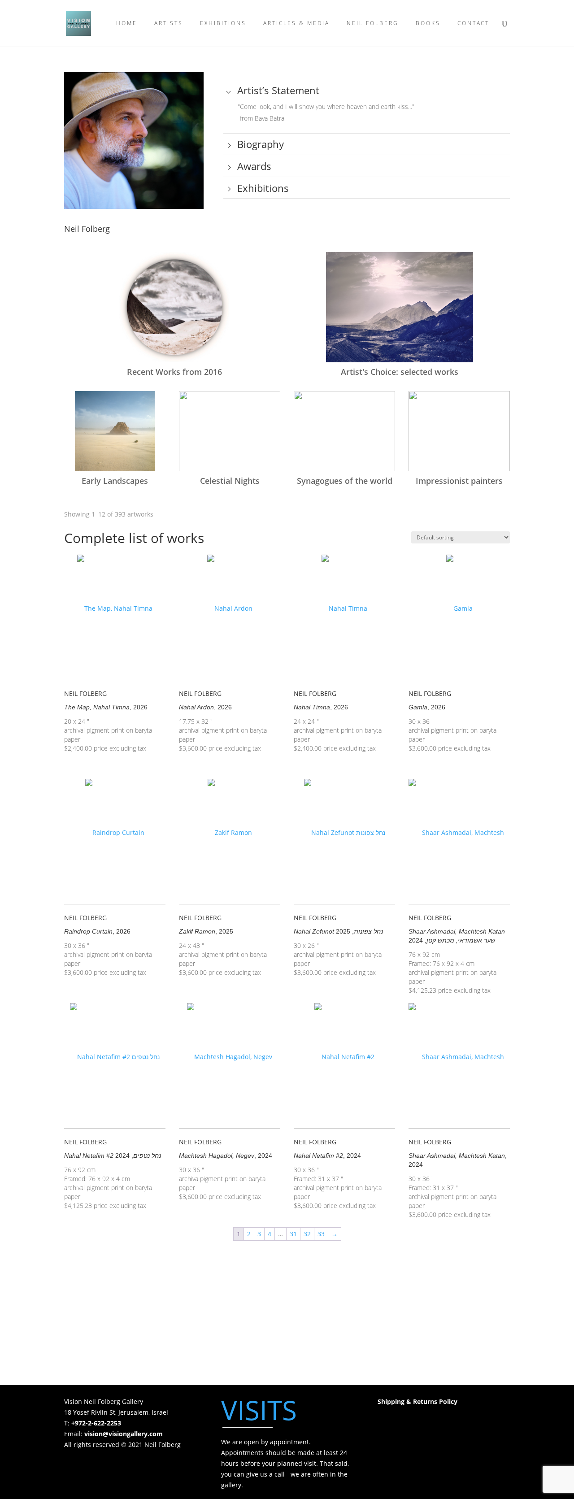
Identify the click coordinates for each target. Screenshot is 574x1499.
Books (428, 23)
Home (126, 23)
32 (307, 1234)
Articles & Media (296, 23)
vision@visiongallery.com (123, 1433)
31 (293, 1234)
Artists (168, 23)
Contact (473, 23)
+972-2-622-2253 (96, 1423)
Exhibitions (223, 23)
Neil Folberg (373, 23)
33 (321, 1234)
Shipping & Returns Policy (417, 1401)
